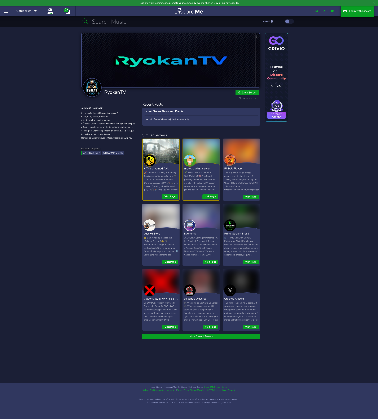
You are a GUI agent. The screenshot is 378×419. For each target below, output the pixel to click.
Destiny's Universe (195, 298)
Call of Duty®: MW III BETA (160, 298)
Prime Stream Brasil (236, 233)
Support (231, 390)
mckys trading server (197, 168)
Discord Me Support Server (216, 387)
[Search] (85, 21)
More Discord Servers (201, 336)
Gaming (91, 153)
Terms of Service (197, 390)
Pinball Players (233, 168)
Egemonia (190, 233)
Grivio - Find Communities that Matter (159, 390)
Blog (224, 390)
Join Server (249, 92)
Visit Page (170, 196)
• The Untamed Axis (156, 168)
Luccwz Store (152, 233)
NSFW (266, 21)
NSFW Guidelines (213, 390)
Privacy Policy (183, 390)
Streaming (113, 153)
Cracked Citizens (234, 298)
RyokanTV (115, 92)
